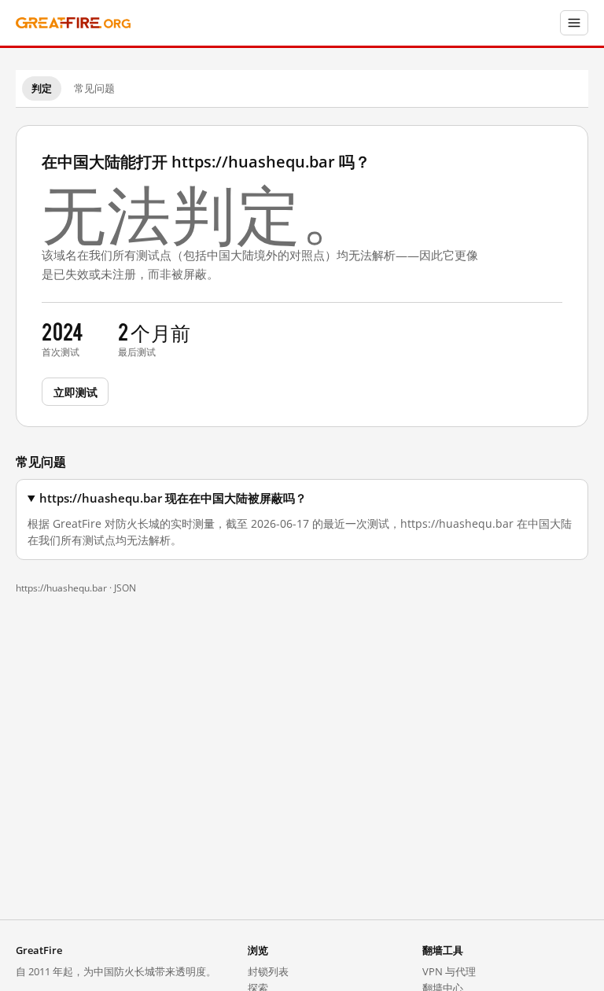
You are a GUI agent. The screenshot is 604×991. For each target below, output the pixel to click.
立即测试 (75, 391)
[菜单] (574, 22)
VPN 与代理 (449, 971)
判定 (41, 88)
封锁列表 (268, 971)
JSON (125, 588)
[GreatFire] (73, 23)
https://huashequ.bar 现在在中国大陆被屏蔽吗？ (173, 498)
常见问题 (94, 88)
